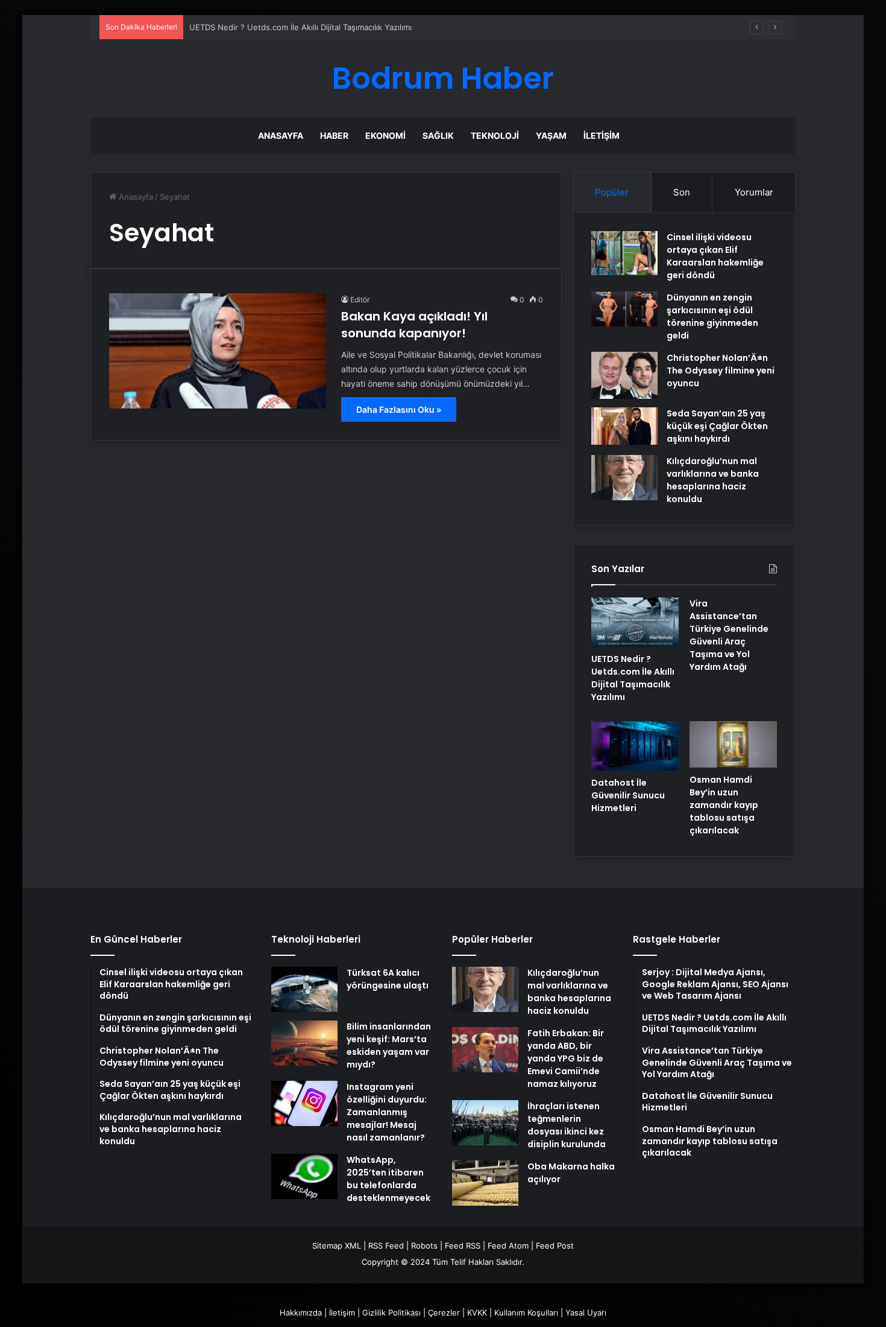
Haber (334, 135)
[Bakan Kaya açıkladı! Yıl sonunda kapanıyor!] (217, 350)
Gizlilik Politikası (391, 1312)
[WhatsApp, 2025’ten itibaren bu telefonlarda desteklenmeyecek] (304, 1176)
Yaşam (551, 135)
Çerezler (444, 1312)
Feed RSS (462, 1245)
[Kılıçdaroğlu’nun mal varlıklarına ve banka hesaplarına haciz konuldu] (624, 477)
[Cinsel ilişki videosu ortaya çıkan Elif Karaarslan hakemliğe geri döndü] (624, 253)
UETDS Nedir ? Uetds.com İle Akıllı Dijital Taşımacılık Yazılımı (300, 27)
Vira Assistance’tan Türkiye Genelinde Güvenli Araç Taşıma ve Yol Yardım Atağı (729, 635)
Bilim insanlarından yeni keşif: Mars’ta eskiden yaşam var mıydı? (389, 1045)
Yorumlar (754, 192)
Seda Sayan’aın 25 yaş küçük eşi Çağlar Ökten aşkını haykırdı (717, 426)
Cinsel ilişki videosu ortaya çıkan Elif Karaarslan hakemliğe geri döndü (715, 256)
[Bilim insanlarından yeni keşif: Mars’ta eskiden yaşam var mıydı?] (304, 1043)
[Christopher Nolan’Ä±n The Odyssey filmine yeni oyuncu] (624, 375)
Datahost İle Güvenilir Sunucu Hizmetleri (628, 795)
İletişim (601, 135)
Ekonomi (385, 135)
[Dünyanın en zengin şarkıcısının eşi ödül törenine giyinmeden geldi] (624, 308)
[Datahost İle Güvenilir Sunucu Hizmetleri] (635, 746)
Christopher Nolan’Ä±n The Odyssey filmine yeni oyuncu (720, 370)
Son (681, 192)
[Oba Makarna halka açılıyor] (485, 1183)
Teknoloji (495, 135)
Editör (359, 299)
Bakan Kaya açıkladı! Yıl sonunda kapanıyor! (414, 325)
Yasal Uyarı (585, 1312)
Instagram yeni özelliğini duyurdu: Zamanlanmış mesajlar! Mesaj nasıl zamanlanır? (387, 1112)
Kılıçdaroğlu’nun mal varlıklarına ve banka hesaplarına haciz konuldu (713, 480)
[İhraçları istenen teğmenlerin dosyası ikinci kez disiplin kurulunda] (485, 1122)
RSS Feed (386, 1245)
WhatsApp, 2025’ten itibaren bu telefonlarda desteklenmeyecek (388, 1179)
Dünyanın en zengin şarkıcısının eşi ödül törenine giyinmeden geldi (712, 316)
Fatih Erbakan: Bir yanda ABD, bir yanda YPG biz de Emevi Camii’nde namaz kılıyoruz (565, 1058)
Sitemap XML (336, 1245)
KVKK (477, 1312)
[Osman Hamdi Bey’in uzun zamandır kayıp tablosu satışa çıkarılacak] (733, 744)
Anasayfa (280, 135)
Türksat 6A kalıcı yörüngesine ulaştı (388, 979)
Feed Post (555, 1245)
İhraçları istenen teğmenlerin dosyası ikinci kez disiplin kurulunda (566, 1125)
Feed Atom (508, 1245)
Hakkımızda (301, 1312)
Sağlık (438, 135)
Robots (424, 1245)
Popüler (612, 192)
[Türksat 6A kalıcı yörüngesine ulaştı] (304, 989)
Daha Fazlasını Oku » (398, 409)
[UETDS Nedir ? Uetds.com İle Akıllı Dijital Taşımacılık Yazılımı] (635, 622)
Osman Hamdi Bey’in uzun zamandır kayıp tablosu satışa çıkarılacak (724, 805)
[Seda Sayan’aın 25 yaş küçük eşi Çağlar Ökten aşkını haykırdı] (624, 426)
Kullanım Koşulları (526, 1312)
